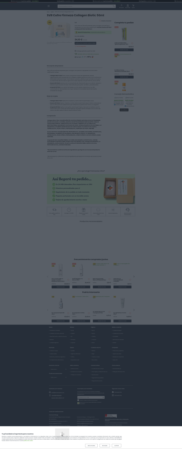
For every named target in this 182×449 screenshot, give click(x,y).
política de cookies (28, 440)
